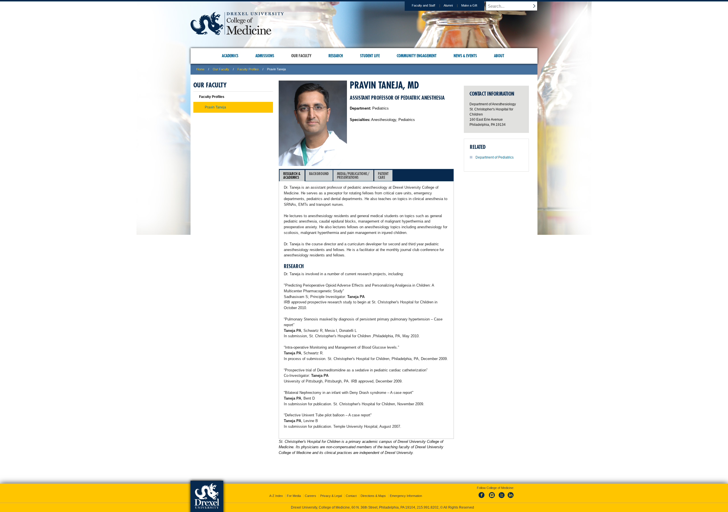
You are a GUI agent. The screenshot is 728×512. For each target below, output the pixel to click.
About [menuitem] (499, 55)
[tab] (292, 175)
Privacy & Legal (331, 495)
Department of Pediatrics (494, 157)
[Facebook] (482, 498)
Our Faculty (221, 69)
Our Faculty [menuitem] (301, 55)
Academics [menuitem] (230, 55)
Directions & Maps (373, 495)
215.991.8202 (428, 507)
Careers (310, 495)
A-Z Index (276, 495)
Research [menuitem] (335, 55)
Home (200, 69)
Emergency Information (406, 495)
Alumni (448, 5)
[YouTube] (501, 498)
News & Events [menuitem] (465, 55)
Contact (351, 495)
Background (319, 173)
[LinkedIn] (510, 498)
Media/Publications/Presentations (353, 175)
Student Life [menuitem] (370, 55)
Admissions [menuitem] (264, 55)
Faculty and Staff (423, 5)
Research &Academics (292, 175)
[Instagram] (492, 498)
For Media (294, 495)
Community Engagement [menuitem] (417, 55)
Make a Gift (469, 5)
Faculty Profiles (248, 69)
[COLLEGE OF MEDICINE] (237, 33)
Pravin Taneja (215, 107)
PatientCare (383, 175)
